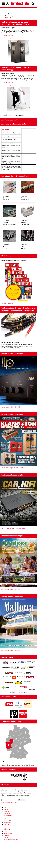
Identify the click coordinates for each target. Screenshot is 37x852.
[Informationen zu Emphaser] (15, 667)
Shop (5, 807)
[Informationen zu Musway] (9, 682)
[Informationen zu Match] (21, 677)
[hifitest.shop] (23, 717)
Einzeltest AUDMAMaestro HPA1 (25, 222)
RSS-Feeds (7, 821)
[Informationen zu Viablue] (32, 688)
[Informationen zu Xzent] (14, 692)
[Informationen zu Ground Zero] (18, 673)
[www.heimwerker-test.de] (28, 707)
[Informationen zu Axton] (22, 662)
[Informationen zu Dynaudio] (6, 667)
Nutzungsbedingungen (11, 839)
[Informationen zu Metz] (30, 677)
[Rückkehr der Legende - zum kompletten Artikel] (18, 52)
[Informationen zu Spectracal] (14, 687)
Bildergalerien (8, 817)
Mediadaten (7, 830)
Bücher (6, 809)
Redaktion (7, 813)
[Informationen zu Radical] (5, 688)
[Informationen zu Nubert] (18, 683)
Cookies (6, 835)
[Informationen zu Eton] (31, 667)
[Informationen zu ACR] (5, 663)
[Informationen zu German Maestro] (9, 673)
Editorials (7, 824)
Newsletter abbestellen (9, 802)
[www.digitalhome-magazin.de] (9, 707)
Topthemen (7, 823)
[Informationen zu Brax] (31, 662)
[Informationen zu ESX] (23, 668)
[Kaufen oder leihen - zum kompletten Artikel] (18, 99)
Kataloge (6, 819)
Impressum (7, 828)
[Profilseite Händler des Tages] (18, 777)
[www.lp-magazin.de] (14, 717)
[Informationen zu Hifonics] (7, 677)
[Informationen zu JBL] (14, 678)
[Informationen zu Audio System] (13, 663)
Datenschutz (8, 833)
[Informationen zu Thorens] (23, 687)
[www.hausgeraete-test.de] (18, 707)
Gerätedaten (8, 815)
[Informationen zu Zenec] (23, 692)
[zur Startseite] (20, 3)
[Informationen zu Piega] (28, 682)
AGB (5, 832)
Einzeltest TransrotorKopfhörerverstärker (9, 222)
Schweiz (7, 762)
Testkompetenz (8, 811)
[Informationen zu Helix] (28, 673)
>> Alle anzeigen (6, 38)
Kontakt (6, 837)
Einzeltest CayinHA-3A (24, 246)
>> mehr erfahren (7, 304)
